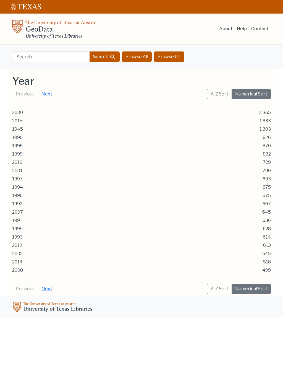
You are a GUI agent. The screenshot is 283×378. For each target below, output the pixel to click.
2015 (17, 120)
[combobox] (51, 57)
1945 (17, 129)
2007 (17, 212)
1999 (17, 154)
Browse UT (169, 56)
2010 (17, 162)
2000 (17, 112)
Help (242, 28)
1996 (17, 195)
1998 (17, 145)
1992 (17, 203)
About (225, 28)
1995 (17, 228)
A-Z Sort (219, 94)
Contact (260, 28)
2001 (17, 170)
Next (46, 94)
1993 (17, 237)
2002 (17, 253)
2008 (17, 270)
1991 (17, 220)
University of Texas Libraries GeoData (53, 31)
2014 (17, 262)
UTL (53, 308)
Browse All (136, 56)
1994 (17, 187)
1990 (17, 137)
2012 (17, 245)
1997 (17, 179)
